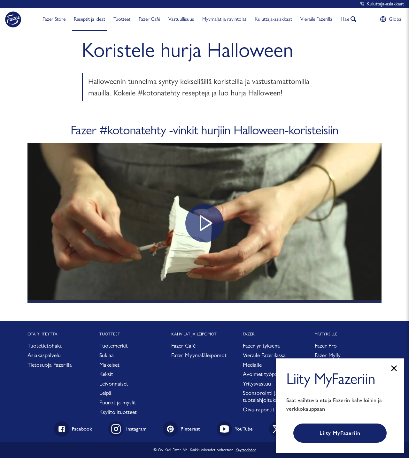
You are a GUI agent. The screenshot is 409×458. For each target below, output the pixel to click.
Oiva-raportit (258, 409)
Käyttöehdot (245, 449)
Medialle (252, 364)
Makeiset (109, 364)
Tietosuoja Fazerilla (49, 364)
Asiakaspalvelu (44, 355)
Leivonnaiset (113, 383)
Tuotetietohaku (45, 345)
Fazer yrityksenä (261, 345)
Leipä (105, 392)
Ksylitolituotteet (118, 412)
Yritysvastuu (257, 383)
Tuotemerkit (113, 345)
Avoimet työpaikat (264, 374)
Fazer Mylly (328, 355)
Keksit (106, 374)
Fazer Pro (326, 345)
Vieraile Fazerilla (316, 19)
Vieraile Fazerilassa (264, 355)
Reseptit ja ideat (89, 19)
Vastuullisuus (181, 19)
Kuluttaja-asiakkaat (385, 4)
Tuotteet (121, 19)
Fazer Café (149, 19)
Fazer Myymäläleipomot (199, 355)
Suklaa (106, 355)
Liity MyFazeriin (340, 433)
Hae (345, 19)
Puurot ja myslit (117, 402)
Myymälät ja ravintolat (224, 19)
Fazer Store (54, 19)
